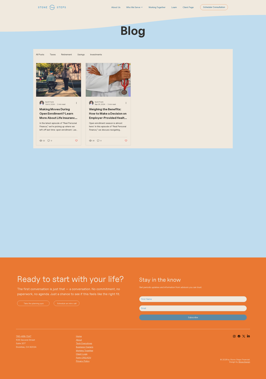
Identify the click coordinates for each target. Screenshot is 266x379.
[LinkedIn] (248, 336)
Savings (81, 54)
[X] (243, 336)
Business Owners (84, 347)
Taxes (53, 54)
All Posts (40, 54)
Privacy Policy (82, 361)
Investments (96, 54)
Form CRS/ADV (83, 357)
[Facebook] (239, 336)
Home (79, 336)
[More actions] (77, 103)
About (79, 340)
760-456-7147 (23, 336)
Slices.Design (244, 362)
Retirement (66, 54)
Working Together (84, 350)
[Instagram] (234, 336)
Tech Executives (84, 343)
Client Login (81, 354)
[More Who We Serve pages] (142, 7)
